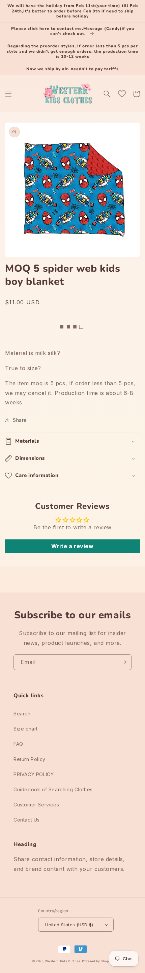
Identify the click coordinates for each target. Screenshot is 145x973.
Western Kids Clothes (63, 961)
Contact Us (26, 820)
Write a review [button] (72, 546)
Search (22, 713)
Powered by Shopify (97, 961)
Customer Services (36, 804)
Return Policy (29, 759)
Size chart (25, 729)
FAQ (18, 744)
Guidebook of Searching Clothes (53, 789)
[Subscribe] (123, 662)
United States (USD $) (69, 924)
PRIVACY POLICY (33, 774)
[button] (8, 93)
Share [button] (20, 420)
